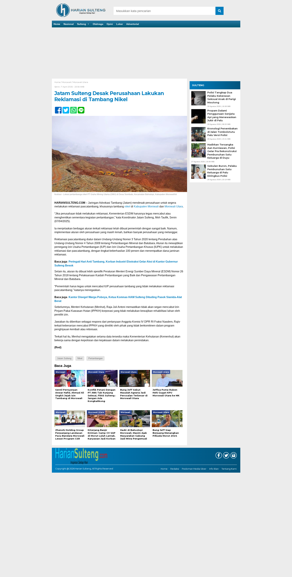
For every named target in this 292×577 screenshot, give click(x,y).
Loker (119, 24)
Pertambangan (95, 358)
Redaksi (174, 469)
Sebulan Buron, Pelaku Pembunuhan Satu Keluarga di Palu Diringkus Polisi (222, 170)
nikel (127, 206)
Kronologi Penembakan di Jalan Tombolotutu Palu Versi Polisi (222, 132)
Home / (58, 82)
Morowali (66, 82)
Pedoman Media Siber (194, 469)
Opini (110, 24)
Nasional (69, 24)
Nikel (79, 358)
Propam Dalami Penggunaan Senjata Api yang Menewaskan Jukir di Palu (221, 115)
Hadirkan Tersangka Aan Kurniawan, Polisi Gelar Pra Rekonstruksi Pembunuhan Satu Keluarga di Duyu (222, 151)
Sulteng (81, 24)
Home (57, 24)
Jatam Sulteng (64, 358)
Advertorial (132, 24)
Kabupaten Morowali (146, 206)
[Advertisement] (146, 53)
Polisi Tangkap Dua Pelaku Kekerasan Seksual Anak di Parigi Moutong (221, 97)
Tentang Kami (229, 469)
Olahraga (98, 24)
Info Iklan (214, 469)
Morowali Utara (80, 82)
